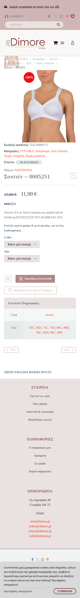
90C (53, 332)
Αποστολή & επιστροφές (40, 411)
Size (6, 251)
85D (46, 332)
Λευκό (49, 314)
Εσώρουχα (38, 59)
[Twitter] (55, 16)
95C (31, 327)
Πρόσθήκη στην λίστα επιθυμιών (33, 290)
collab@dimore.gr (40, 536)
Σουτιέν (53, 59)
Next (67, 349)
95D (38, 327)
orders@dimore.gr (40, 526)
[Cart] (55, 43)
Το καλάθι (40, 463)
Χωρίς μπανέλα (12, 63)
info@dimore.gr (40, 521)
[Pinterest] (47, 559)
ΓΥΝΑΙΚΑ (22, 59)
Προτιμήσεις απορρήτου (18, 591)
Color (8, 237)
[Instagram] (61, 16)
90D (60, 332)
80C (59, 327)
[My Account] (72, 43)
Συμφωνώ (64, 591)
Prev (13, 349)
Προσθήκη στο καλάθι (38, 278)
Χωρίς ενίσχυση (45, 63)
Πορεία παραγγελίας (40, 471)
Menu (62, 43)
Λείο (28, 63)
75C (45, 327)
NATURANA (23, 170)
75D (52, 327)
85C (39, 332)
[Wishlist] (72, 16)
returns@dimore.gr (40, 531)
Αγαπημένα (40, 455)
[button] (58, 24)
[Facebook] (49, 16)
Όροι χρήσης (40, 403)
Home (7, 59)
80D (66, 327)
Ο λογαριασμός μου (40, 447)
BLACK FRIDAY (29, 162)
